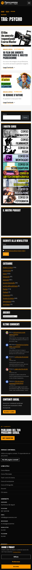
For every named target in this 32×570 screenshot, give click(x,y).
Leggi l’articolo (8, 67)
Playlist (5, 289)
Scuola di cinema (8, 298)
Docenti (3, 489)
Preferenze (16, 562)
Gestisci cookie (9, 412)
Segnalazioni (7, 301)
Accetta (16, 566)
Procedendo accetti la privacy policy (15, 250)
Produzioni (6, 295)
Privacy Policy (17, 552)
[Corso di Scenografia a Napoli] (16, 183)
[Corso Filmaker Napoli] (16, 141)
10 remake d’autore (13, 95)
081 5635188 (7, 438)
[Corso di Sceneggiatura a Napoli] (16, 166)
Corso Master (5, 470)
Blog (7, 11)
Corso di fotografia (7, 485)
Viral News (6, 304)
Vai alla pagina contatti (10, 460)
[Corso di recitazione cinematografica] (16, 191)
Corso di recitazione (7, 481)
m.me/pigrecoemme (7, 524)
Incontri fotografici (9, 283)
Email (4, 244)
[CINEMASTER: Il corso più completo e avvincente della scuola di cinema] (16, 133)
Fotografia (6, 277)
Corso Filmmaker (6, 474)
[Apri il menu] (29, 3)
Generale (6, 280)
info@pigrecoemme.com (9, 517)
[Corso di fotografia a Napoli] (16, 199)
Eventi (5, 274)
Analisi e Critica (7, 49)
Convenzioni (7, 270)
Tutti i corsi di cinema (8, 478)
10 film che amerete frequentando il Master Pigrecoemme (15, 55)
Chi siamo (4, 492)
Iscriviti (3, 530)
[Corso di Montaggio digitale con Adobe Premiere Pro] (16, 158)
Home (2, 11)
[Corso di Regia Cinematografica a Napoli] (16, 150)
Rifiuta (16, 557)
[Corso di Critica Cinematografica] (16, 174)
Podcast (5, 292)
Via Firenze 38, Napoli (8, 505)
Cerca (5, 114)
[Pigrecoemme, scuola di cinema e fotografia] (9, 3)
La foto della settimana (10, 286)
